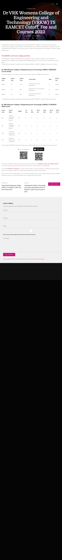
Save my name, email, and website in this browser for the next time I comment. (19, 234)
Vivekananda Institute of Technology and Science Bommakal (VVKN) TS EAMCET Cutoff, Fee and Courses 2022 (34, 187)
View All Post (54, 184)
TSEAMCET (12, 145)
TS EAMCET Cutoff (31, 8)
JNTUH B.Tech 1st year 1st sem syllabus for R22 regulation (35, 165)
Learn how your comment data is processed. (33, 259)
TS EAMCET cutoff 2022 (12, 168)
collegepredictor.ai (17, 173)
